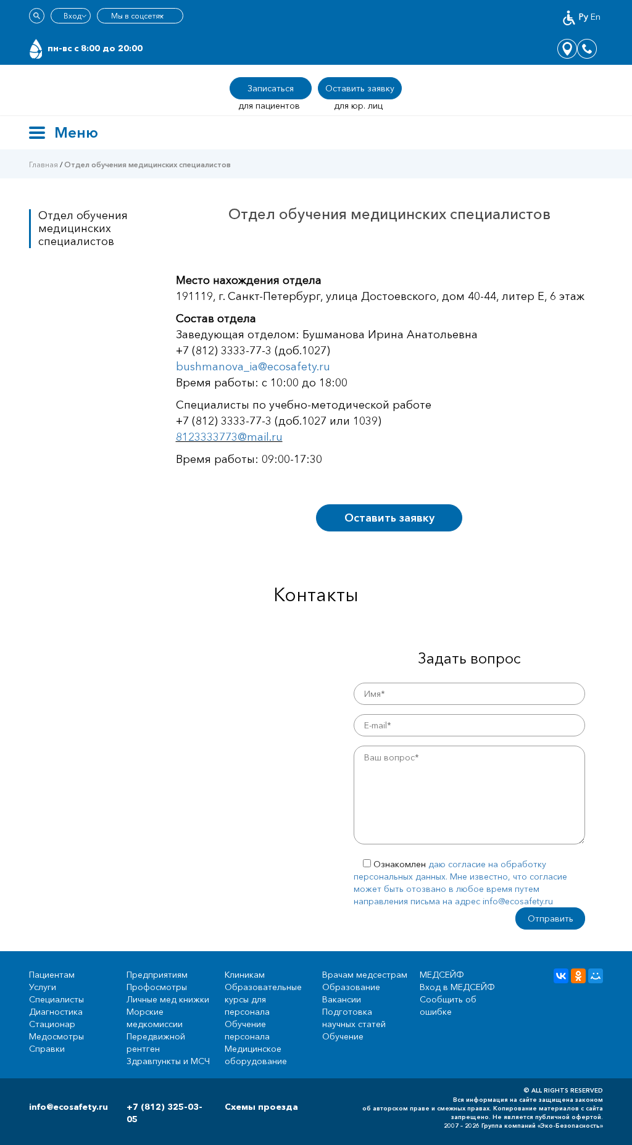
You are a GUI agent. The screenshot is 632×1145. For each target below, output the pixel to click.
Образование (351, 987)
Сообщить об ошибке (448, 1005)
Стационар (52, 1024)
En (596, 16)
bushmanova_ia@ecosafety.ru (253, 366)
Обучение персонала (247, 1030)
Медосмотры (56, 1036)
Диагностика (56, 1011)
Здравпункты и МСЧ (168, 1061)
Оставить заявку (389, 518)
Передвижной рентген (156, 1042)
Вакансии (341, 999)
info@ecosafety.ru (68, 1106)
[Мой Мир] (595, 975)
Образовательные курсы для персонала (263, 999)
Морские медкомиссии (155, 1018)
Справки (47, 1048)
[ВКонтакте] (561, 975)
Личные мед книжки (168, 999)
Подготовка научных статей (354, 1018)
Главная (43, 164)
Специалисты (56, 999)
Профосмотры (157, 987)
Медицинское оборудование (256, 1055)
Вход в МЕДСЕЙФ (457, 987)
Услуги (42, 987)
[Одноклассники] (578, 975)
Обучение (343, 1036)
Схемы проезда (261, 1106)
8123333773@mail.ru (229, 437)
